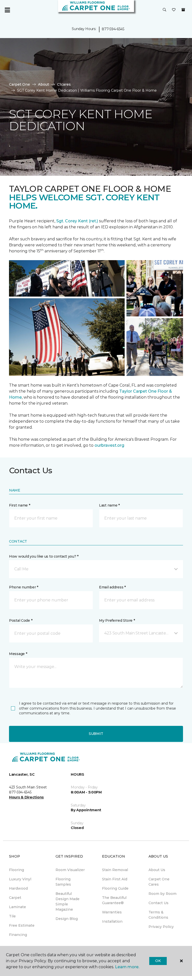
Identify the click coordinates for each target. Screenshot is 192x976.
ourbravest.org (109, 445)
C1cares (64, 84)
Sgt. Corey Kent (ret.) (77, 221)
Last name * (109, 505)
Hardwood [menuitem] (18, 888)
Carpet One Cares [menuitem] (159, 882)
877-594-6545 (113, 29)
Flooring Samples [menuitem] (63, 882)
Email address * (112, 587)
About (43, 84)
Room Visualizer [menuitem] (70, 870)
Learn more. (127, 966)
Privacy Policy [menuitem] (161, 926)
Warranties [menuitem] (112, 912)
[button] (164, 10)
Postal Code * (20, 620)
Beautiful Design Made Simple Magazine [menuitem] (68, 901)
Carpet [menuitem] (15, 897)
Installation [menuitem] (112, 921)
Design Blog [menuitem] (67, 918)
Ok (157, 960)
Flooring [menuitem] (16, 870)
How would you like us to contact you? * (43, 556)
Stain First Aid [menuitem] (114, 879)
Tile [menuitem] (12, 916)
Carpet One (19, 84)
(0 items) (183, 10)
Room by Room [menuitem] (162, 893)
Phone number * (23, 587)
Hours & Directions (26, 797)
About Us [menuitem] (156, 870)
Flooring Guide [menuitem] (115, 888)
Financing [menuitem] (18, 934)
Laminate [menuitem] (17, 907)
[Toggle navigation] (7, 10)
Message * (18, 654)
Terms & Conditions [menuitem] (158, 915)
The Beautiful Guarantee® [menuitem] (114, 900)
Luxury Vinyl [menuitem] (20, 879)
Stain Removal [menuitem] (115, 870)
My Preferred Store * (117, 620)
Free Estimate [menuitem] (21, 925)
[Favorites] (173, 10)
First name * (19, 505)
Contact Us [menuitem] (158, 903)
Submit (96, 733)
